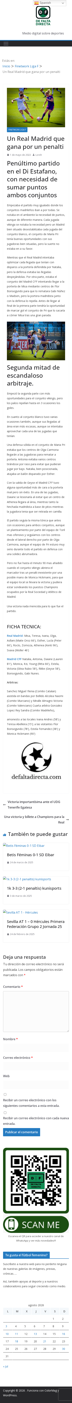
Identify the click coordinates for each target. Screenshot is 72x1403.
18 (16, 1341)
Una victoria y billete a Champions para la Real (34, 819)
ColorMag (51, 1390)
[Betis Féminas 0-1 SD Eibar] (24, 846)
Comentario (13, 987)
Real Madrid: (15, 636)
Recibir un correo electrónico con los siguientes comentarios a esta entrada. (31, 1103)
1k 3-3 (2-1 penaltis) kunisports (34, 888)
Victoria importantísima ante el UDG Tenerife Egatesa (34, 805)
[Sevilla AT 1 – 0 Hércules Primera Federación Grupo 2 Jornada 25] (20, 912)
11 (16, 1334)
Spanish (45, 2)
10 (7, 1334)
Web (6, 1076)
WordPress (10, 1395)
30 (63, 1349)
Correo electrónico (18, 1058)
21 (44, 1341)
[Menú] (6, 43)
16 (63, 1334)
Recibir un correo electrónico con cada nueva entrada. (36, 1121)
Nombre (10, 1039)
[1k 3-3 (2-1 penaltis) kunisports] (27, 879)
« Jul (5, 1366)
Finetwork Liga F (17, 129)
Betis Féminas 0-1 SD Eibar (30, 854)
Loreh (39, 155)
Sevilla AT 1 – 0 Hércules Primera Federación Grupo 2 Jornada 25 (36, 924)
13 (35, 1334)
